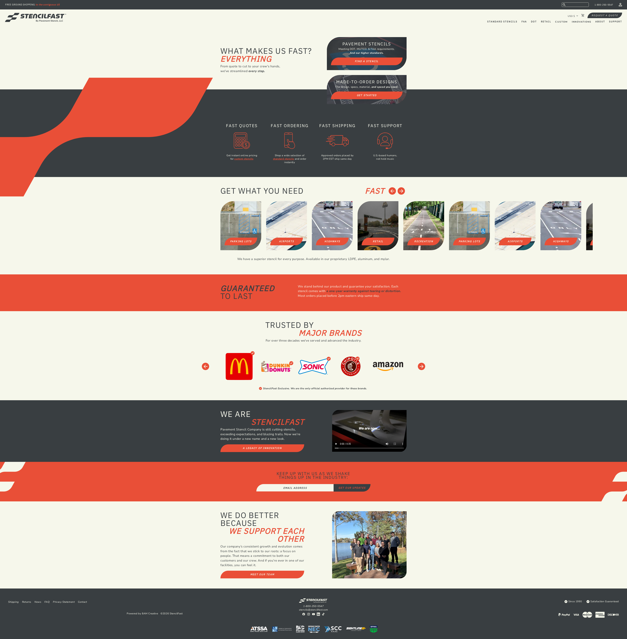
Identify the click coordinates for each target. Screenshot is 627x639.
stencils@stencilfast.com (313, 609)
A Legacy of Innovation (262, 448)
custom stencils (243, 158)
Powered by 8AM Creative (142, 613)
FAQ (47, 602)
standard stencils (283, 158)
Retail (378, 241)
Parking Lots (241, 241)
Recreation (423, 241)
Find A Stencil (367, 61)
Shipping (13, 602)
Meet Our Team (262, 574)
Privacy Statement (64, 602)
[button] (575, 4)
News (37, 602)
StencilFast (176, 613)
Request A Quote (605, 15)
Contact (82, 602)
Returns (26, 602)
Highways (332, 241)
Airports (286, 241)
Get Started (367, 95)
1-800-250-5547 (604, 4)
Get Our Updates (352, 487)
